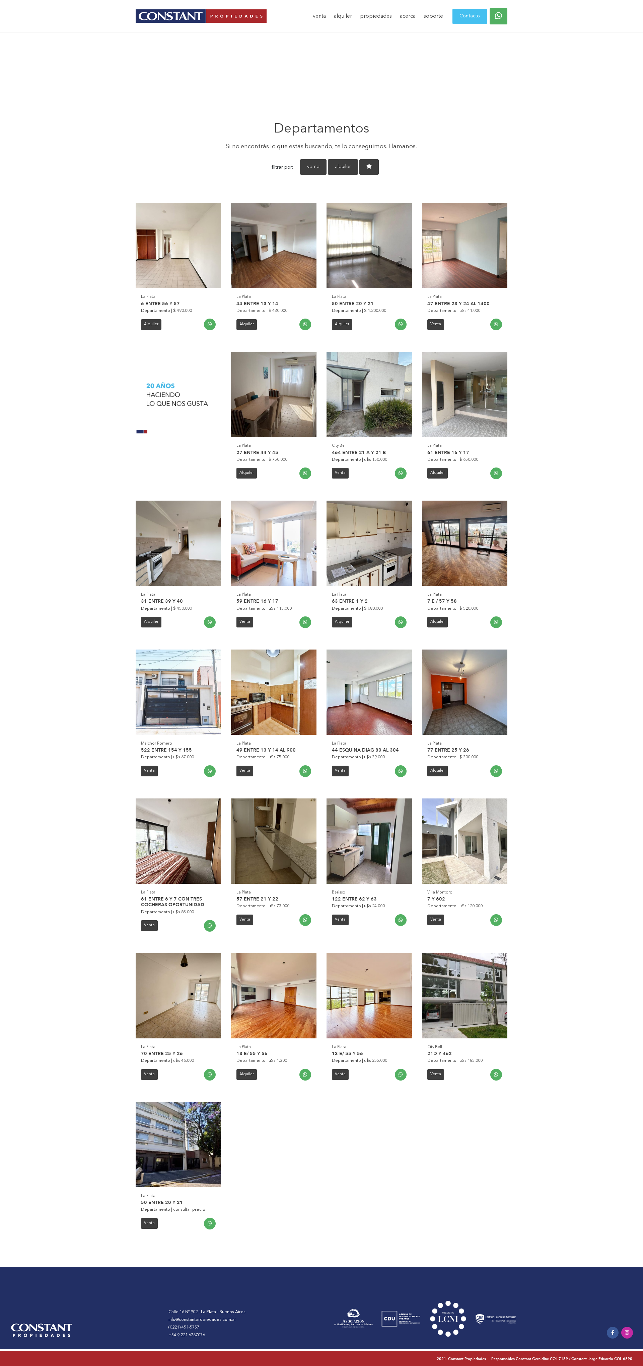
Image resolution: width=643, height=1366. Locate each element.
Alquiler (151, 324)
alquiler (343, 16)
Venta (435, 324)
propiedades (376, 16)
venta (319, 16)
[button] (498, 16)
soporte (433, 16)
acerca (408, 16)
